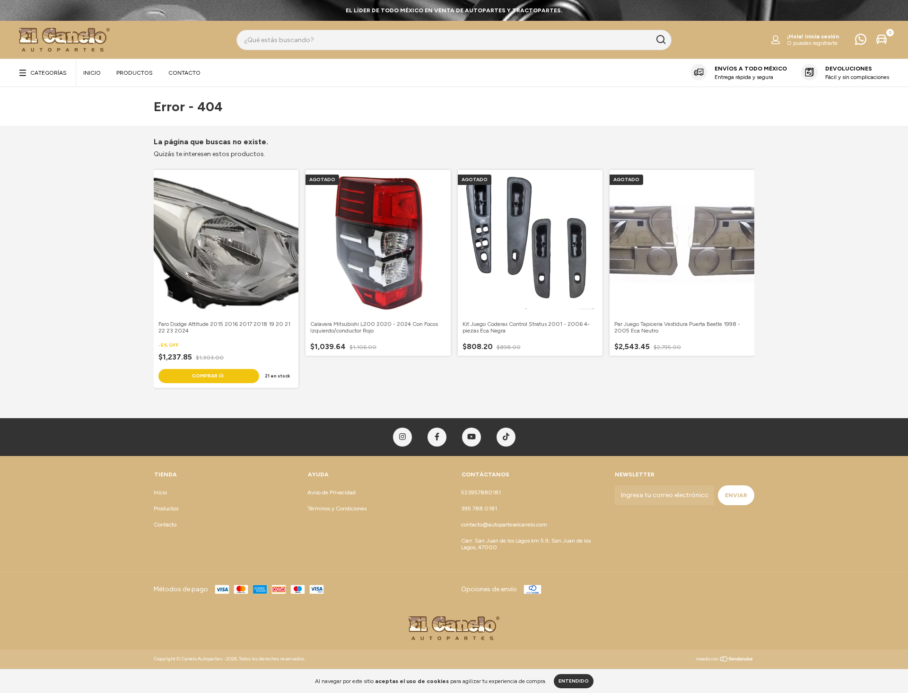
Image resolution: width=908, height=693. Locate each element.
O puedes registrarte (812, 43)
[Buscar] (660, 39)
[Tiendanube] (724, 660)
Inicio (92, 73)
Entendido (574, 681)
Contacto (184, 73)
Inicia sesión (822, 36)
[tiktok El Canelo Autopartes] (506, 437)
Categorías (48, 73)
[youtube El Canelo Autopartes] (471, 437)
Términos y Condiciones (337, 508)
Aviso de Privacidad (331, 492)
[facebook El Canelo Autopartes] (437, 437)
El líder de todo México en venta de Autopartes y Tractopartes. (454, 10)
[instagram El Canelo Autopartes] (402, 437)
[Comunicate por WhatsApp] (860, 42)
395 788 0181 (479, 508)
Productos (134, 73)
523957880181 (481, 492)
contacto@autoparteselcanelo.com (504, 524)
